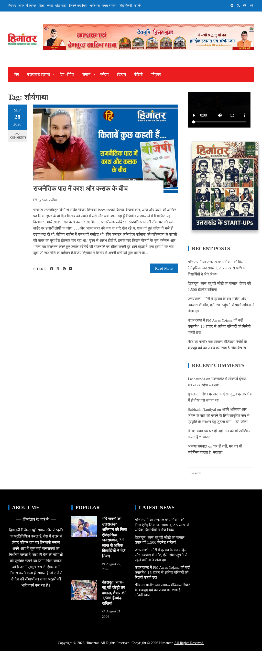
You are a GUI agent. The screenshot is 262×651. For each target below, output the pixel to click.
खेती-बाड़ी (61, 5)
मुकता (191, 394)
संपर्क (137, 5)
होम (16, 74)
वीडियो (138, 74)
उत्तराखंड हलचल (38, 74)
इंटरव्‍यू (121, 74)
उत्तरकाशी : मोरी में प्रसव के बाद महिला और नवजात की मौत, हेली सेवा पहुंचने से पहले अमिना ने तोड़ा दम (221, 305)
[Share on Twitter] (58, 269)
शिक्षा (42, 5)
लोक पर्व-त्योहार (27, 5)
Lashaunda (196, 379)
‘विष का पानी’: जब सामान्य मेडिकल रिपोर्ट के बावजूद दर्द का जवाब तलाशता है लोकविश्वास (162, 590)
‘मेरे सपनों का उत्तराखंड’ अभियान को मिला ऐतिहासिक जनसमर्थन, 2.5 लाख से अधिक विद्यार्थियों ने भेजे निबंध (216, 268)
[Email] (71, 269)
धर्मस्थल (95, 5)
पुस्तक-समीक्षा (48, 200)
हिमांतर (12, 5)
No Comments (18, 135)
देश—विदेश (67, 74)
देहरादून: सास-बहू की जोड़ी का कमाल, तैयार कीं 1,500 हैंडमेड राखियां (114, 593)
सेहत (50, 5)
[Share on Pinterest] (64, 269)
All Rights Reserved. (189, 643)
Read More (164, 268)
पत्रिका (156, 74)
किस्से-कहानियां (78, 5)
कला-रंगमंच (109, 5)
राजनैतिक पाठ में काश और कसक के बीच (80, 188)
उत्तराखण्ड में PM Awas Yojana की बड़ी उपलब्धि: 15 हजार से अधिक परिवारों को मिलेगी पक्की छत (219, 326)
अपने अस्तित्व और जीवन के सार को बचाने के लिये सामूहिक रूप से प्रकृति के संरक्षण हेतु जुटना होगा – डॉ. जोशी (218, 415)
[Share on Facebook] (51, 269)
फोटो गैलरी (125, 5)
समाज (86, 74)
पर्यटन (104, 74)
